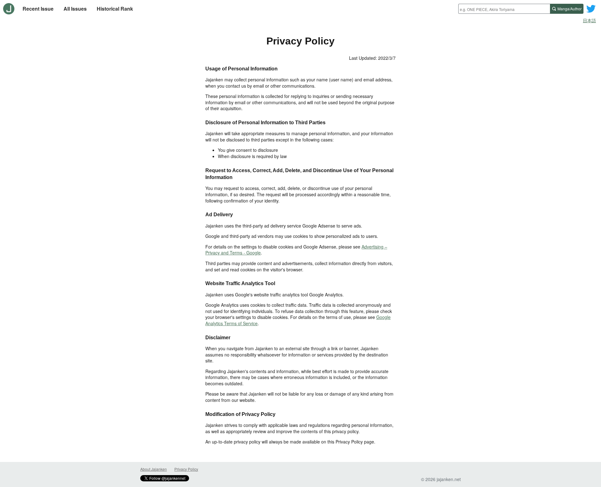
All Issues (75, 8)
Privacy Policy (186, 469)
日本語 (589, 20)
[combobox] (504, 9)
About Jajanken (153, 469)
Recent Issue (38, 8)
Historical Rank (115, 8)
